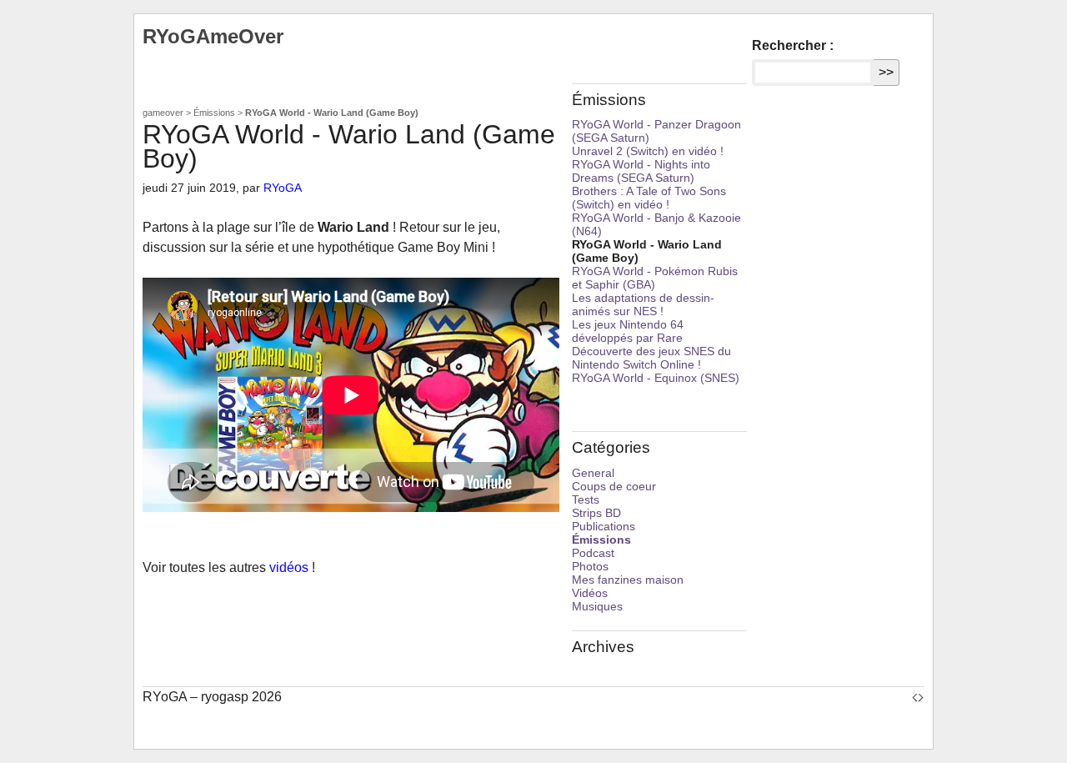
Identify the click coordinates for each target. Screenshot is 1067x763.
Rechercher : (793, 45)
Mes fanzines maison (628, 579)
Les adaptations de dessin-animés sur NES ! (643, 304)
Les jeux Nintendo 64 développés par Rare (628, 331)
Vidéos (590, 593)
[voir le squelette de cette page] (917, 697)
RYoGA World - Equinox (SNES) (655, 377)
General (593, 472)
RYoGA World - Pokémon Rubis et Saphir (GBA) (655, 277)
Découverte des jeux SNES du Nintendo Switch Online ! (651, 357)
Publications (603, 526)
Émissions (214, 113)
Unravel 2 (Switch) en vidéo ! (648, 151)
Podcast (593, 553)
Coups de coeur (614, 486)
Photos (590, 566)
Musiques (597, 606)
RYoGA (282, 187)
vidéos (288, 567)
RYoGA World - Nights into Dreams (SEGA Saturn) (641, 171)
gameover (163, 113)
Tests (585, 499)
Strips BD (596, 513)
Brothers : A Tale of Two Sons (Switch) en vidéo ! (649, 197)
